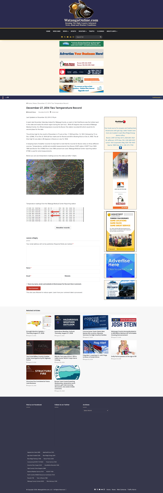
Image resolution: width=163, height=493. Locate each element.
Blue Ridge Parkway (34, 458)
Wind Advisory (52, 481)
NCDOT (49, 471)
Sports (73, 31)
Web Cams (56, 31)
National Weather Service (35, 471)
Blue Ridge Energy (49, 455)
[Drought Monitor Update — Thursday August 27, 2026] (39, 322)
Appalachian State (33, 452)
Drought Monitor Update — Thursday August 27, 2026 (35, 332)
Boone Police (49, 458)
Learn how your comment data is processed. (67, 292)
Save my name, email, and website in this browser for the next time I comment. (55, 284)
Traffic (92, 31)
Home (48, 31)
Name (28, 268)
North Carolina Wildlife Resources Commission (41, 474)
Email (28, 276)
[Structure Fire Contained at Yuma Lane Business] (39, 372)
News (65, 31)
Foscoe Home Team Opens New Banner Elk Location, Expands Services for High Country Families (94, 333)
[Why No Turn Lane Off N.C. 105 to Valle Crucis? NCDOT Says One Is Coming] (67, 347)
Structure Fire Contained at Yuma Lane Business (38, 382)
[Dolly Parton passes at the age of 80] (124, 347)
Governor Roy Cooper (34, 465)
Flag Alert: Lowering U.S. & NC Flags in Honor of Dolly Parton (95, 356)
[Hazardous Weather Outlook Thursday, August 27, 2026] (67, 322)
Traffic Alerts (132, 489)
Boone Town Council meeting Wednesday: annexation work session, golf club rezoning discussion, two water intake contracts (65, 385)
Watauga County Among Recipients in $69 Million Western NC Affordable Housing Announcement (123, 333)
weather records (63, 228)
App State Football (33, 455)
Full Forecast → (157, 97)
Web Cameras (121, 489)
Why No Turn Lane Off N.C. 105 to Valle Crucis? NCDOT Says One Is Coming (66, 358)
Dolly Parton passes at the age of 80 (123, 356)
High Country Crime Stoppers (36, 468)
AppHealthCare (48, 452)
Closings (100, 31)
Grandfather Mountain (52, 465)
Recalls (30, 478)
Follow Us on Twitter (62, 405)
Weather (82, 31)
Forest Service (51, 462)
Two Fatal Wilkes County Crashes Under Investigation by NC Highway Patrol (38, 358)
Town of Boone (42, 478)
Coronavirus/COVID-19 (35, 462)
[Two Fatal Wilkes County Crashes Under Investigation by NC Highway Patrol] (39, 347)
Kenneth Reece (32, 112)
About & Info (111, 31)
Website (67, 276)
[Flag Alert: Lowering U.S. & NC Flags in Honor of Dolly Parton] (95, 346)
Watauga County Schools (35, 481)
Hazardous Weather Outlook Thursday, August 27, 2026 (65, 332)
